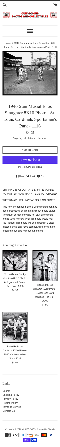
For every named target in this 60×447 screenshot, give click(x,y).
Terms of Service (11, 406)
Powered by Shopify (45, 429)
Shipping (17, 138)
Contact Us (8, 410)
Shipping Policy (10, 394)
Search (6, 390)
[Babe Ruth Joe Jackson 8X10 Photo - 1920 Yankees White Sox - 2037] (15, 327)
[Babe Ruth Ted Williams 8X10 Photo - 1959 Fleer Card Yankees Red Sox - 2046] (45, 265)
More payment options (30, 166)
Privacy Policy (10, 398)
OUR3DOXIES (29, 429)
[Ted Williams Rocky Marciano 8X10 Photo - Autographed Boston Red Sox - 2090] (15, 260)
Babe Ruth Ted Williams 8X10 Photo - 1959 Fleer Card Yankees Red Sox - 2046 (45, 292)
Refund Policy (10, 402)
